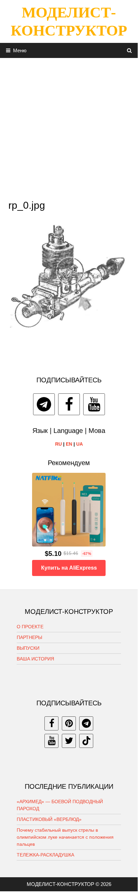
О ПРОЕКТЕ (30, 626)
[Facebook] (69, 404)
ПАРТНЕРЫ (29, 637)
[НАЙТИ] (129, 50)
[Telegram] (44, 404)
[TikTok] (86, 741)
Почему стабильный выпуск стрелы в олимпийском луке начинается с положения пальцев (65, 837)
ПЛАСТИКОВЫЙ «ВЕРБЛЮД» (49, 819)
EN (69, 444)
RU (58, 444)
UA (79, 444)
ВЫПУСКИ (28, 648)
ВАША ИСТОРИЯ (35, 658)
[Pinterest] (69, 723)
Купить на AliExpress (69, 568)
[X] (69, 741)
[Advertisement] (69, 127)
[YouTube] (94, 404)
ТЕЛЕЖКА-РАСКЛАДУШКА (45, 854)
